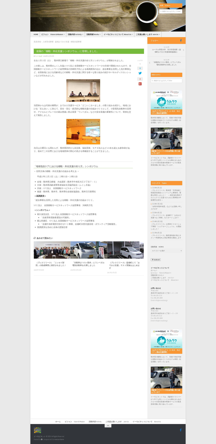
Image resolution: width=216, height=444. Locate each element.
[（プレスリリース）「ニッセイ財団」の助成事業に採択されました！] (52, 250)
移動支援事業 (76, 42)
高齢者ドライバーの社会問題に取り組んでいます (165, 152)
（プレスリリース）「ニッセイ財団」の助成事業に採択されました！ (51, 264)
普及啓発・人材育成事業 (44, 42)
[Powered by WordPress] (41, 439)
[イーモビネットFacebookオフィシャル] (181, 40)
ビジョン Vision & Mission (52, 34)
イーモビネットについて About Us (117, 34)
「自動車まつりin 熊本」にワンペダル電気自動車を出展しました (88, 264)
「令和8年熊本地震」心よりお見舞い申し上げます (166, 207)
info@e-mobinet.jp (161, 300)
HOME (36, 34)
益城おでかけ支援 (62, 42)
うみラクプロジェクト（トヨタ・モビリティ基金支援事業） (165, 112)
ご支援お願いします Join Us (147, 34)
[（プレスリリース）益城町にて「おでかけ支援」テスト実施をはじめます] (125, 250)
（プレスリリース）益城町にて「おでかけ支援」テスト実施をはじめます (124, 265)
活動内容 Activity (75, 34)
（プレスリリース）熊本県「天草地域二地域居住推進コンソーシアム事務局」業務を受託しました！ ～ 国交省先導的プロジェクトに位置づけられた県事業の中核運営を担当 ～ (166, 195)
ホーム (153, 270)
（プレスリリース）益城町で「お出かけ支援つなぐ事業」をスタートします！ (166, 216)
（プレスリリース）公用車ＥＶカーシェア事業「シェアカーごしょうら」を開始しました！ (166, 226)
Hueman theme (59, 439)
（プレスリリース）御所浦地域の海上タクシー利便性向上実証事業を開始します (166, 236)
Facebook (156, 260)
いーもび (39, 56)
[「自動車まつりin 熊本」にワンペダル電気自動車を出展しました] (88, 250)
